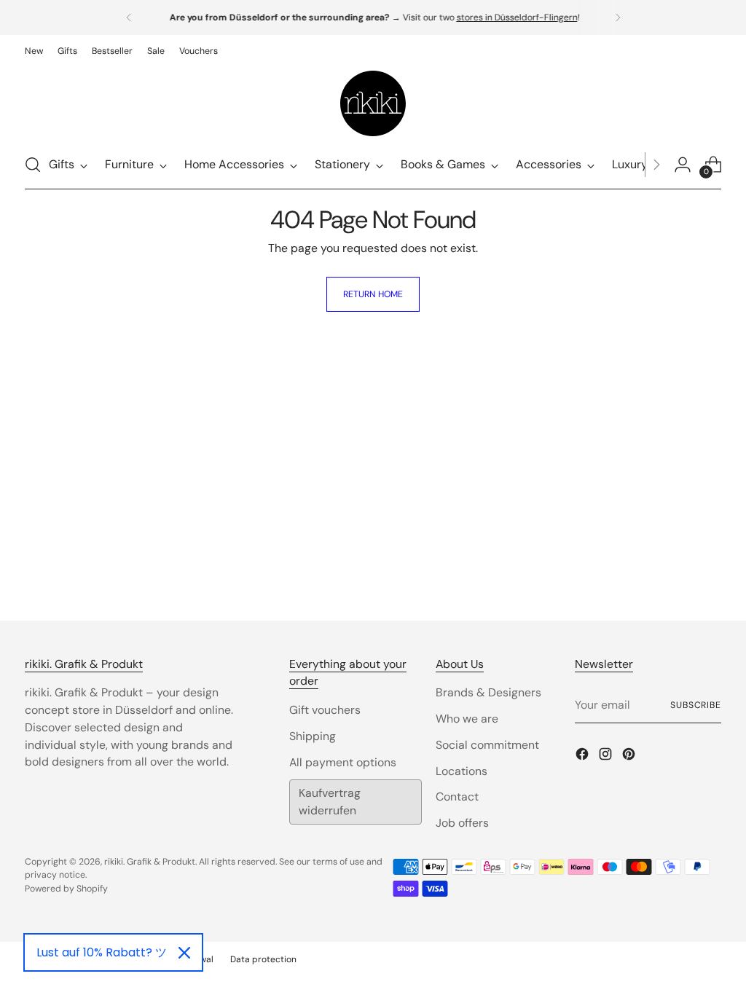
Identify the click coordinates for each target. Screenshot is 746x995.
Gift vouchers (325, 709)
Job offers (462, 822)
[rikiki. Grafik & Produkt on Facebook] (583, 756)
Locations (461, 771)
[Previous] (129, 17)
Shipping (312, 736)
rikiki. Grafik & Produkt (149, 862)
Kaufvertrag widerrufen (330, 801)
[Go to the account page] (682, 164)
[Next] (618, 17)
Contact (457, 796)
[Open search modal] (32, 164)
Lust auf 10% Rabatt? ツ (101, 952)
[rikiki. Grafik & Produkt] (373, 103)
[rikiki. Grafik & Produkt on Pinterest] (630, 756)
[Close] (184, 953)
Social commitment (487, 744)
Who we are (467, 718)
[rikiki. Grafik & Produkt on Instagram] (607, 756)
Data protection (263, 959)
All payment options (342, 762)
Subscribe (695, 705)
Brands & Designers (488, 692)
